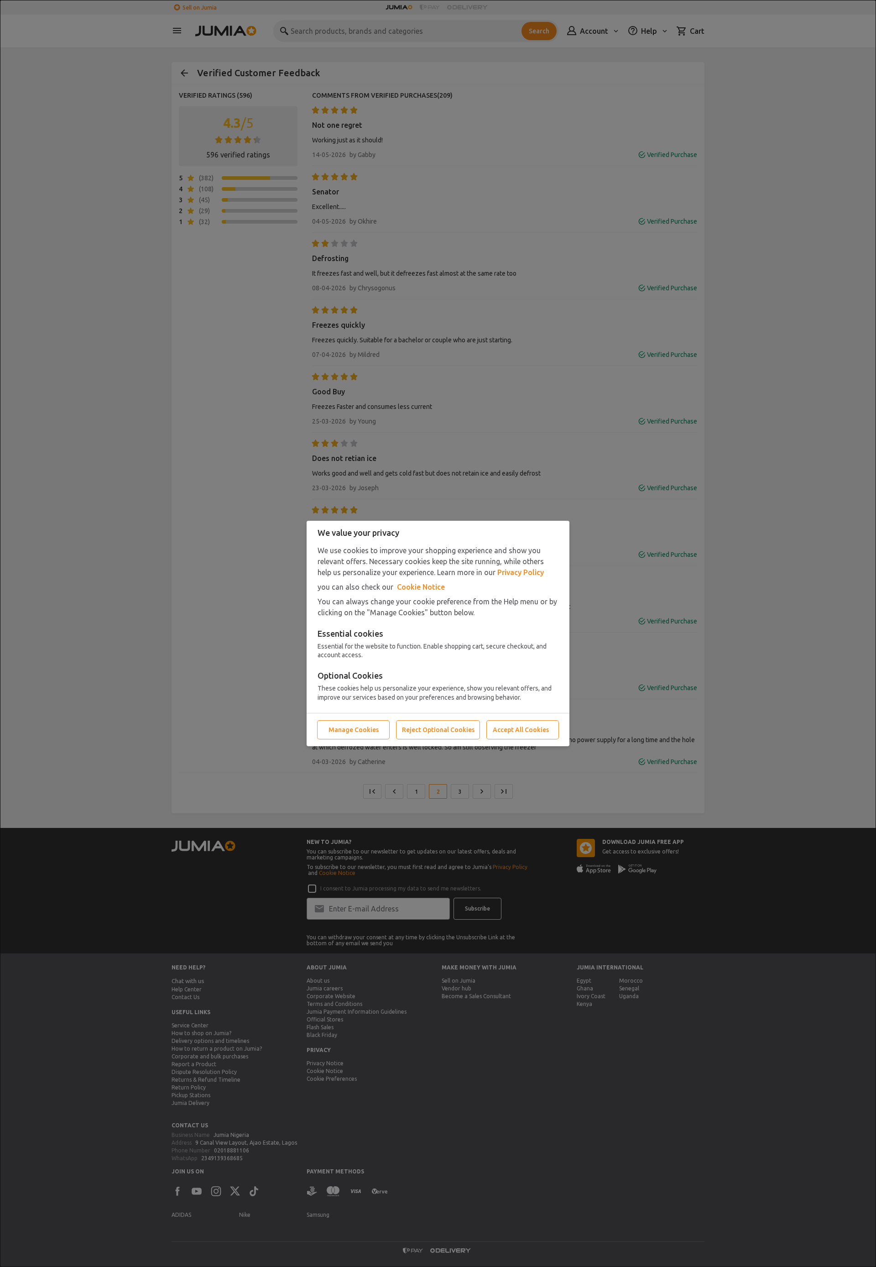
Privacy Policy (520, 572)
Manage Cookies (353, 729)
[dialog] (438, 633)
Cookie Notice (421, 587)
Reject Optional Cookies (438, 729)
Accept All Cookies (521, 729)
